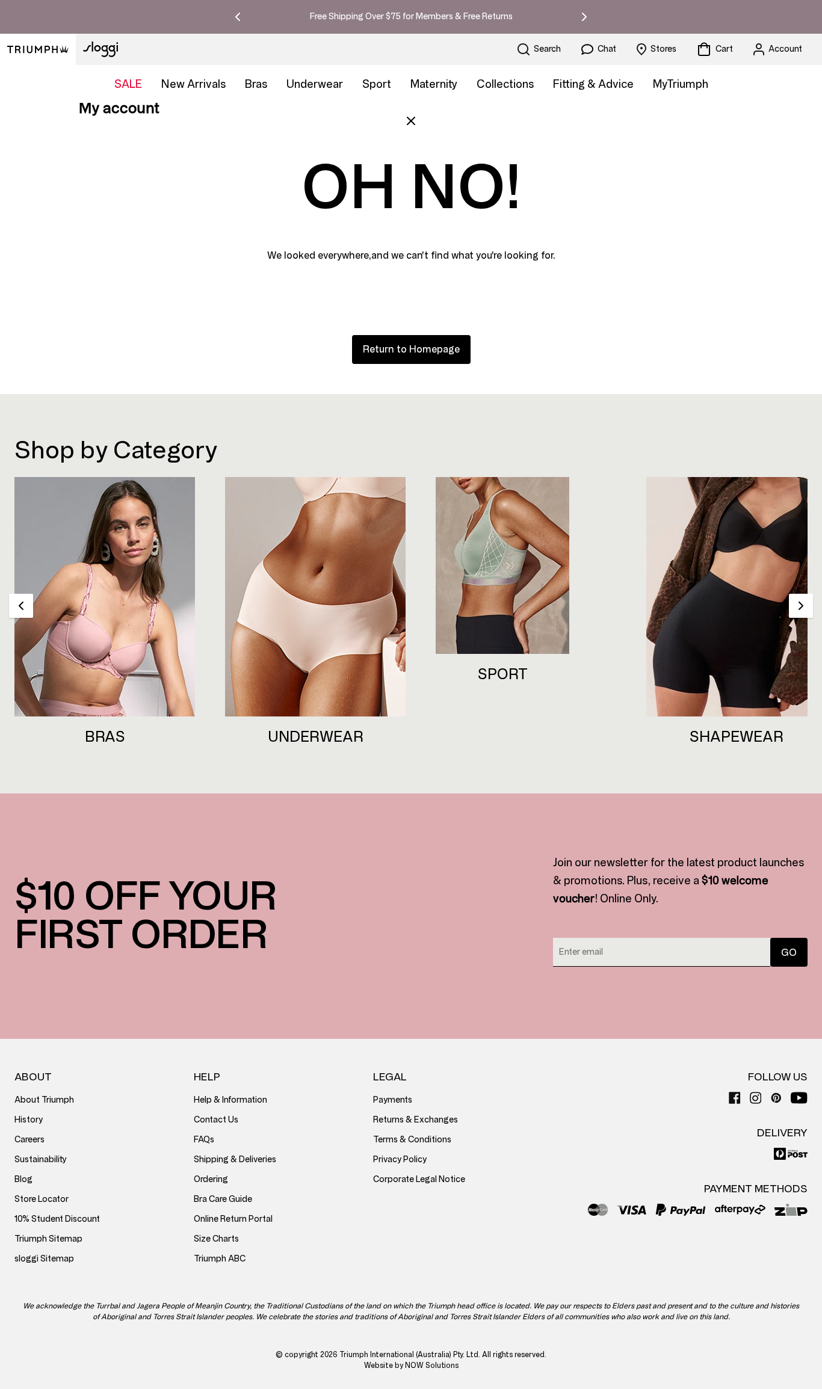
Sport (376, 84)
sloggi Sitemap (44, 1258)
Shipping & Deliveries (235, 1159)
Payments (392, 1099)
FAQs (204, 1139)
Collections (505, 84)
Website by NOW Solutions (411, 1365)
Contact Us (216, 1119)
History (28, 1119)
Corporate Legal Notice (419, 1179)
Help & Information (230, 1099)
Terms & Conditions (412, 1139)
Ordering (211, 1179)
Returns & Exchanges (415, 1119)
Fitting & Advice (593, 84)
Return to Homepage (411, 349)
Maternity (433, 84)
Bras (256, 84)
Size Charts (216, 1238)
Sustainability (40, 1159)
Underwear (314, 84)
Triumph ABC (220, 1258)
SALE (128, 84)
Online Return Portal (233, 1219)
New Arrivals (193, 84)
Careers (29, 1139)
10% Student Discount (57, 1219)
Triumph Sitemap (48, 1238)
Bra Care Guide (223, 1199)
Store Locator (41, 1199)
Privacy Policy (400, 1159)
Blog (23, 1179)
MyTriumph (680, 84)
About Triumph (44, 1099)
